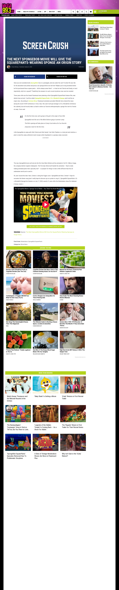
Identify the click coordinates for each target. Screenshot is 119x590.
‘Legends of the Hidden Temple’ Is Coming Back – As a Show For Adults (45, 427)
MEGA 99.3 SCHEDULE (29, 11)
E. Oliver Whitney (14, 67)
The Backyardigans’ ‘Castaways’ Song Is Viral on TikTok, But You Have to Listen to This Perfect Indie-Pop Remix (18, 427)
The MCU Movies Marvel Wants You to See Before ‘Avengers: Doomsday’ (106, 36)
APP (45, 11)
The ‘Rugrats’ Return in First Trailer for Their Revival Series (72, 426)
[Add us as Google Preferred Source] (78, 12)
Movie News (24, 244)
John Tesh (79, 15)
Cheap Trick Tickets (16, 15)
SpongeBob (34, 83)
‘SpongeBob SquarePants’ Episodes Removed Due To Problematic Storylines (16, 456)
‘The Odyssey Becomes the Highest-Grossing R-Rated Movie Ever (105, 52)
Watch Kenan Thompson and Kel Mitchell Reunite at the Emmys (17, 398)
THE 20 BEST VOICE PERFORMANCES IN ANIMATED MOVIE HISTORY (45, 226)
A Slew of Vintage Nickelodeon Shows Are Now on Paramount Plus (45, 456)
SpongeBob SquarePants (35, 241)
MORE (59, 11)
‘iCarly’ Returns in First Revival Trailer (72, 397)
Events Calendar (89, 15)
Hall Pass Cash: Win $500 (45, 15)
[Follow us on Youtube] (91, 12)
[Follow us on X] (86, 12)
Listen (39, 11)
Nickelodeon (24, 241)
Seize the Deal (58, 15)
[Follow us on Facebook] (82, 12)
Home (18, 11)
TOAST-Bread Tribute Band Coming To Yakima (106, 28)
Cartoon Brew (33, 101)
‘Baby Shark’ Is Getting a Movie (45, 396)
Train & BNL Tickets (30, 15)
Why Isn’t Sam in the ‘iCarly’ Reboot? (71, 455)
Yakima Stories (69, 15)
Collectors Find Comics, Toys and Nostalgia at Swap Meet (106, 44)
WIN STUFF (52, 11)
